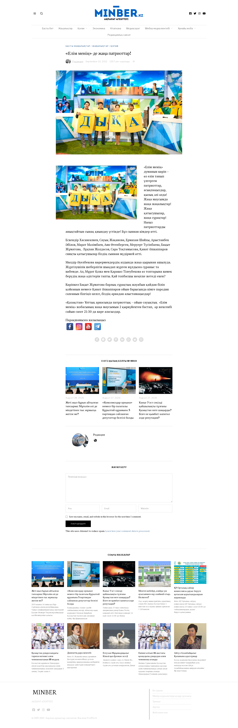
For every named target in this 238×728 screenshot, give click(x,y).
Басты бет (47, 28)
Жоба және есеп (160, 712)
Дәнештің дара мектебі (79, 652)
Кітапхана (115, 28)
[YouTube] (204, 13)
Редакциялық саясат (119, 34)
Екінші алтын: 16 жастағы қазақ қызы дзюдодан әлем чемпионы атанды (152, 656)
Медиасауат (133, 28)
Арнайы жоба (185, 28)
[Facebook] (190, 13)
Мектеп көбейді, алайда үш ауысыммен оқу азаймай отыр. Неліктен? (154, 594)
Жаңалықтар (65, 28)
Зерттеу (156, 707)
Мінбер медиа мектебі (157, 28)
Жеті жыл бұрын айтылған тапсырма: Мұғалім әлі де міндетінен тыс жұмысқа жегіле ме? (82, 408)
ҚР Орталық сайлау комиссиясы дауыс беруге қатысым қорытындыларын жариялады (188, 592)
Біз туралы (158, 690)
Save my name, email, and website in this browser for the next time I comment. (105, 516)
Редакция (99, 435)
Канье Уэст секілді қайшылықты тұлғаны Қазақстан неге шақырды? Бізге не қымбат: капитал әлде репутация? (155, 410)
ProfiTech (92, 717)
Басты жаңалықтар (78, 46)
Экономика (99, 28)
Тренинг (157, 701)
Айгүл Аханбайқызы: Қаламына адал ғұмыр (185, 654)
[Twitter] (195, 13)
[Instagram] (199, 13)
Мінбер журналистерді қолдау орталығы (172, 696)
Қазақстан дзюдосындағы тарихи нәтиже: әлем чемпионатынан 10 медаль (45, 656)
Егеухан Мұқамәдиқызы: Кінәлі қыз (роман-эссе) (116, 654)
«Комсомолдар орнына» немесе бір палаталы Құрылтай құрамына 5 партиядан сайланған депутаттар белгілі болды (118, 410)
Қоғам (81, 28)
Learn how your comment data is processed (127, 530)
